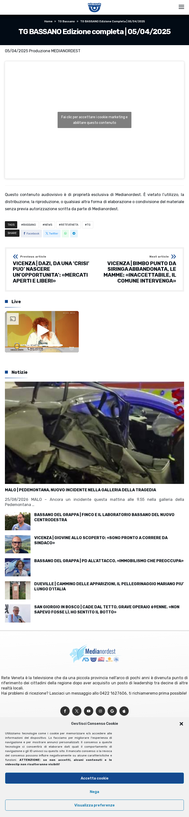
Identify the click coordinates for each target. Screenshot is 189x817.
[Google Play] (112, 711)
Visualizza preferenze (94, 805)
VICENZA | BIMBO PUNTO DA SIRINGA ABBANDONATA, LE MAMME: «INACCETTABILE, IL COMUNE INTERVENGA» (140, 269)
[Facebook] (65, 711)
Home (48, 21)
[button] (181, 723)
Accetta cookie (95, 778)
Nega (94, 792)
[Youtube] (88, 711)
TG (89, 224)
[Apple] (124, 711)
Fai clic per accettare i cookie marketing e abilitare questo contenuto (94, 120)
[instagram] (100, 711)
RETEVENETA (69, 224)
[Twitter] (76, 711)
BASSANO (29, 224)
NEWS (48, 224)
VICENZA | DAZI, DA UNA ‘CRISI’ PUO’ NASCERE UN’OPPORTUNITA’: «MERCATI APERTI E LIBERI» (51, 269)
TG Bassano (66, 21)
